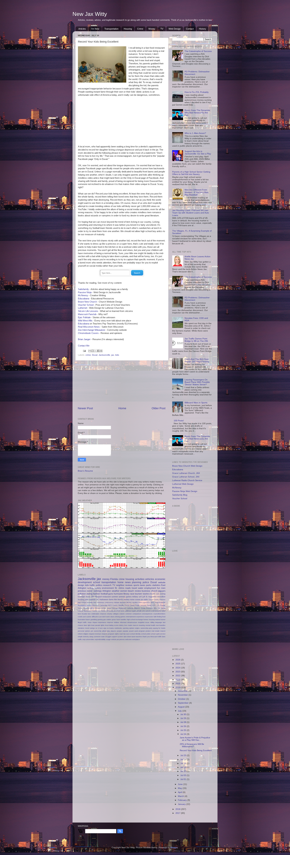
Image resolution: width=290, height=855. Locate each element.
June (180, 784)
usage (108, 639)
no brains (110, 628)
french (120, 600)
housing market (154, 619)
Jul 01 (183, 779)
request (91, 634)
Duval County (154, 599)
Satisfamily (83, 289)
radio (146, 600)
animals (122, 597)
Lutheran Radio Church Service (187, 480)
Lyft (143, 597)
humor (163, 619)
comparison (136, 614)
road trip (122, 634)
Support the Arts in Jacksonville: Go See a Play (198, 152)
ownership (144, 628)
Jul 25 (183, 730)
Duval (94, 355)
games (129, 597)
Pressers (149, 608)
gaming (100, 619)
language (158, 622)
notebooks (118, 628)
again (134, 611)
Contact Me (83, 345)
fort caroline (133, 602)
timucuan (153, 636)
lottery (121, 625)
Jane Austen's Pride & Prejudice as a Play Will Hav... (195, 739)
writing (90, 588)
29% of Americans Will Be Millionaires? (192, 745)
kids (117, 355)
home (121, 582)
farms (111, 600)
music (88, 597)
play (108, 631)
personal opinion (84, 631)
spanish (92, 600)
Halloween (104, 600)
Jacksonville (104, 355)
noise (132, 600)
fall (127, 602)
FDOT (154, 605)
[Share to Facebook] (98, 350)
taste (133, 636)
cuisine (88, 617)
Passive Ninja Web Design (184, 491)
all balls (139, 611)
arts (143, 611)
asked (147, 611)
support (114, 636)
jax (112, 355)
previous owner (85, 591)
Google (162, 605)
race (132, 594)
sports (136, 585)
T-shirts (94, 611)
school (96, 582)
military (135, 597)
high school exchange (135, 619)
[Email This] (89, 350)
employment (150, 588)
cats (94, 602)
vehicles (149, 579)
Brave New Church (87, 302)
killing (152, 622)
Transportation (111, 28)
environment (108, 588)
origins (137, 628)
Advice (89, 605)
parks (148, 585)
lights (103, 625)
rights (117, 634)
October (182, 699)
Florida (114, 579)
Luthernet (82, 308)
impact (95, 622)
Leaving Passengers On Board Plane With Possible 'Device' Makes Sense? (197, 382)
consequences (147, 614)
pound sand (133, 631)
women (123, 591)
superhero (146, 602)
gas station (107, 619)
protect (148, 631)
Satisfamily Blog (179, 495)
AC (97, 600)
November (183, 695)
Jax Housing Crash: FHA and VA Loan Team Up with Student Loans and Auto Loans (190, 212)
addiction (128, 611)
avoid (152, 611)
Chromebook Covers (88, 333)
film (115, 600)
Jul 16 (183, 763)
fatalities (146, 594)
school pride (145, 634)
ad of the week (119, 611)
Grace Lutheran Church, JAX (186, 473)
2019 (178, 687)
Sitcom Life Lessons (88, 311)
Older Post (158, 408)
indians (116, 622)
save (128, 634)
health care (154, 594)
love (125, 625)
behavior (158, 611)
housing (130, 579)
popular (125, 631)
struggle (108, 636)
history (98, 588)
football (104, 594)
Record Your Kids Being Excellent (196, 750)
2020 (178, 683)
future (88, 619)
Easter (149, 605)
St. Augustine (151, 597)
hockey (126, 600)
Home (122, 408)
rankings (97, 591)
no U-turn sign (100, 628)
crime (88, 355)
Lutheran (130, 608)
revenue (98, 634)
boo (89, 614)
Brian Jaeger (84, 339)
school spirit (155, 634)
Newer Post (85, 408)
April (180, 792)
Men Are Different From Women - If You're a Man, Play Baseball (197, 192)
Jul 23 (183, 755)
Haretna (86, 608)
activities (139, 579)
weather (115, 591)
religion (85, 634)
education (161, 597)
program (142, 631)
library (126, 594)
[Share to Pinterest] (101, 350)
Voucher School (85, 305)
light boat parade (94, 625)
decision (123, 602)
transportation (109, 582)
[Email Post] (84, 351)
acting (111, 611)
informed (123, 622)
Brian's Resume (85, 471)
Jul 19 (183, 759)
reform (80, 634)
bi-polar (84, 614)
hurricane (118, 594)
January (182, 804)
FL (159, 605)
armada (89, 602)
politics (99, 585)
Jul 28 (183, 722)
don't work (106, 617)
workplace (136, 639)
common (128, 614)
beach (131, 591)
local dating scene (112, 625)
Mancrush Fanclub (87, 314)
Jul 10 (183, 771)
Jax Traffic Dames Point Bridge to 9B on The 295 (196, 340)
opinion (131, 628)
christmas (100, 602)
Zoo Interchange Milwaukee (91, 330)
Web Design (175, 28)
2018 (178, 809)
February (182, 800)
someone (97, 636)
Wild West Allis (85, 320)
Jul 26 (183, 726)
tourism (138, 594)
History (202, 28)
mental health (150, 625)
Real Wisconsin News (89, 327)
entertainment (131, 617)
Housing (128, 28)
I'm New (95, 28)
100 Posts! (179, 420)
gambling (93, 619)
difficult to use (97, 617)
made (130, 625)
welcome (128, 639)
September (183, 703)
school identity (135, 634)
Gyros (80, 608)
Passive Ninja (85, 292)
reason (162, 631)
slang (91, 636)
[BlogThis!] (92, 350)
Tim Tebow (102, 611)
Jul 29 (183, 718)
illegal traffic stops (85, 622)
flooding (81, 600)
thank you (146, 636)
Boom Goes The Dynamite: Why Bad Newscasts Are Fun (198, 112)
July (180, 711)
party (150, 628)
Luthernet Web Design (183, 484)
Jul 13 (183, 767)
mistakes (81, 628)
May (180, 788)
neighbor (120, 585)
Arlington (106, 591)
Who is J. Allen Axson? (195, 133)
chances (103, 614)
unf (140, 597)
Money (151, 28)
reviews (128, 585)
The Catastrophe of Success (198, 51)
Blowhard (95, 605)
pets (87, 600)
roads (128, 588)
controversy (109, 602)
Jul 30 (183, 714)
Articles (82, 28)
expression (149, 617)
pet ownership (96, 631)
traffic (92, 585)
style (140, 602)
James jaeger (106, 608)
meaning (142, 625)
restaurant (106, 597)
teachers (139, 636)
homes (145, 619)
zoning (162, 594)
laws (85, 625)
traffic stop (81, 639)
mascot (135, 625)
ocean (137, 600)
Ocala (143, 608)
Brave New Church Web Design (187, 466)
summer (114, 597)
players (113, 631)
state (103, 636)
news (128, 582)
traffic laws (161, 636)
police (146, 582)
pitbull (104, 631)
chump (109, 614)
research (107, 585)
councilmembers (159, 614)
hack (118, 619)
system (120, 636)
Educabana (83, 298)
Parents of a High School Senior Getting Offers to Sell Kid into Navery (191, 173)
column (122, 614)
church (154, 591)
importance (102, 622)
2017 (178, 813)
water (140, 588)
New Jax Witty (89, 14)
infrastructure (132, 622)
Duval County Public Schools (135, 605)
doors (112, 617)
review (138, 591)
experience (140, 617)
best (79, 614)
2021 (152, 602)
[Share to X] (95, 350)
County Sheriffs (118, 605)
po (142, 600)
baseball (81, 597)
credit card (82, 617)
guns (110, 594)
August (181, 707)
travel (134, 588)
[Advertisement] (121, 121)
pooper (119, 631)
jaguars (161, 591)
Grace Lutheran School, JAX (185, 477)
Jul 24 (183, 734)
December (183, 691)
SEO (155, 608)
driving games (120, 617)
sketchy (86, 636)
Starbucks (87, 611)
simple (80, 636)
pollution (82, 594)
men (163, 588)
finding (159, 617)
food (163, 617)
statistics (156, 585)
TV (161, 28)
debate (116, 602)
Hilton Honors (95, 608)
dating (89, 594)
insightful (141, 622)
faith (155, 617)
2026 (178, 660)
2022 (178, 675)
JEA (92, 597)
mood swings (90, 628)
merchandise (160, 625)
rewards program (108, 634)
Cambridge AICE (106, 605)
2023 (178, 672)
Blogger (174, 847)
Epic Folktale (84, 317)
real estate (155, 631)
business (146, 591)
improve (110, 622)
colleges (116, 614)
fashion (96, 594)
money (106, 579)
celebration (95, 614)
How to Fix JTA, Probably (197, 92)
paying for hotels (159, 628)
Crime (140, 28)
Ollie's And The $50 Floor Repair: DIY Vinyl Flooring (197, 360)
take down (127, 636)
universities (90, 639)
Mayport (98, 597)
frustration (81, 619)
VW (107, 611)
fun (158, 588)
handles (123, 619)
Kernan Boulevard (119, 608)
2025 (178, 664)
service (162, 634)
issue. (147, 622)
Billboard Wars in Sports (196, 403)
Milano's (137, 608)
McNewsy (83, 295)
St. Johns (119, 588)
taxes (142, 585)
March (181, 796)
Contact (190, 28)
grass (114, 619)
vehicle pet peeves (118, 639)
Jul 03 (183, 775)
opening (126, 628)
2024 (178, 668)
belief (163, 611)
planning (136, 582)
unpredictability (100, 639)
